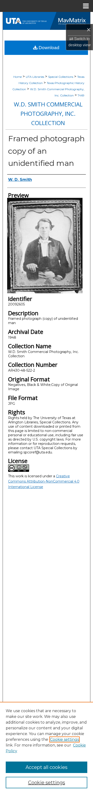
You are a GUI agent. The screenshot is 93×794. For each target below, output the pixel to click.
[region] (46, 748)
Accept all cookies (46, 767)
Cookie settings (64, 739)
